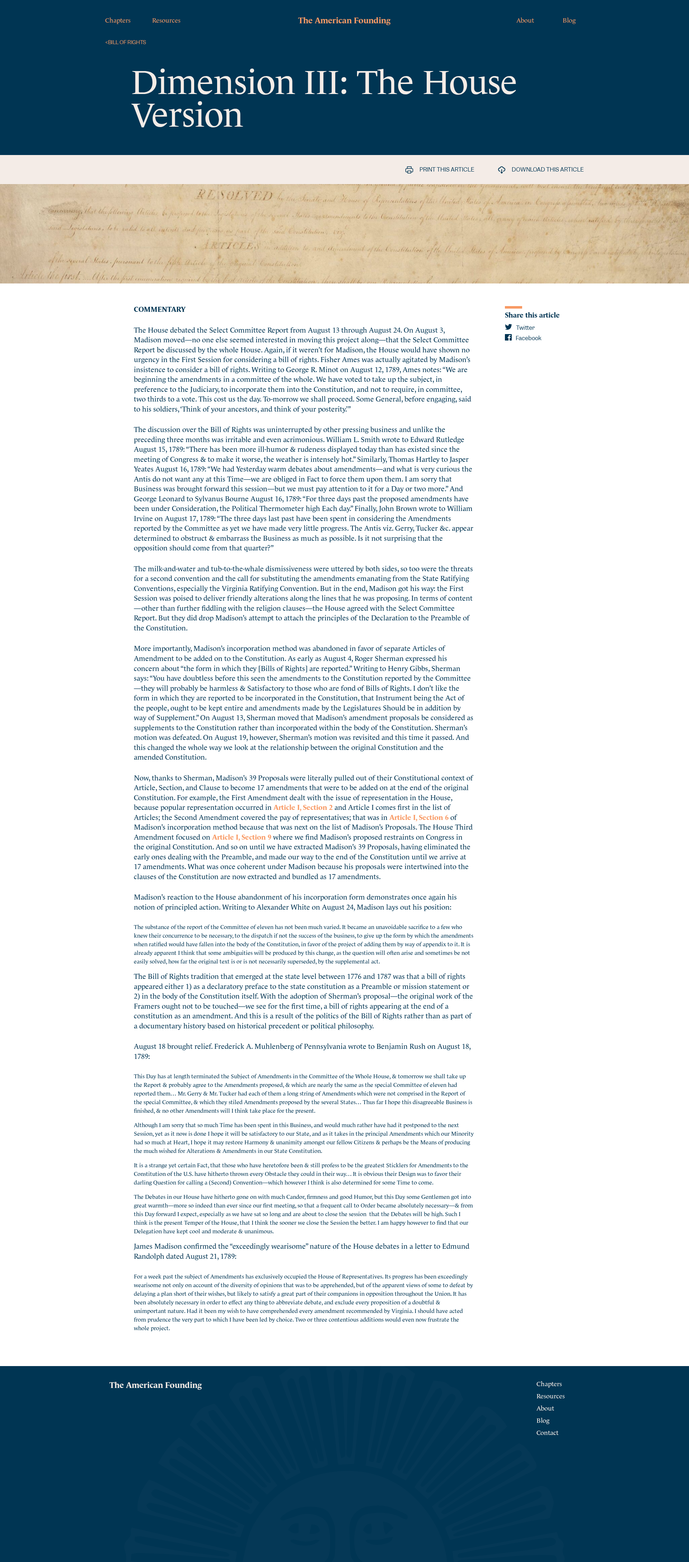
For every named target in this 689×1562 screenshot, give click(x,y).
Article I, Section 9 (241, 836)
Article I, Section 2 (303, 806)
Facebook (528, 338)
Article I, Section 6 (419, 816)
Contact (547, 1431)
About (525, 19)
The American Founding (344, 19)
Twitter (525, 328)
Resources (166, 19)
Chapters (118, 19)
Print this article (446, 169)
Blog (569, 19)
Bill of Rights (125, 42)
